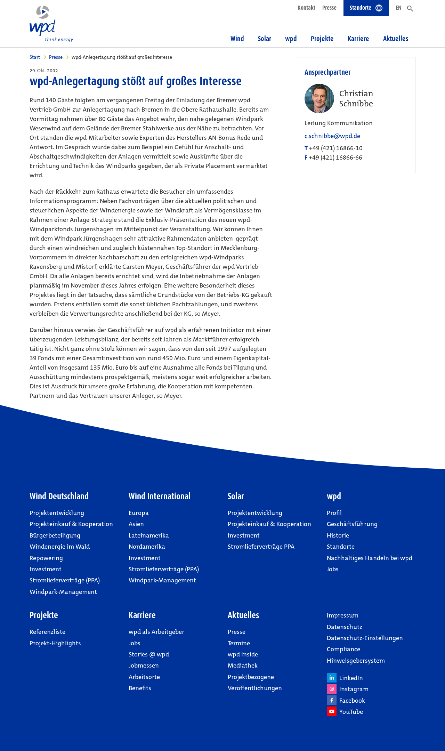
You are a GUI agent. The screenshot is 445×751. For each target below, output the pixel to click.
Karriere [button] (358, 38)
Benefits (140, 688)
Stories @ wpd (149, 654)
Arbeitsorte (144, 677)
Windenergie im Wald (60, 546)
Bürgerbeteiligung (55, 535)
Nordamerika (147, 546)
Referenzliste (47, 632)
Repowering (46, 558)
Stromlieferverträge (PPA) (65, 580)
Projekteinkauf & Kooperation (71, 524)
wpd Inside (243, 654)
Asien (136, 524)
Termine (239, 643)
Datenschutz (344, 627)
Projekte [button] (322, 38)
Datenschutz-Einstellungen (365, 638)
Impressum (342, 615)
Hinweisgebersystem (356, 660)
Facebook (351, 700)
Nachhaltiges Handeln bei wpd (369, 558)
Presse (329, 7)
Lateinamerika (149, 535)
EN (399, 7)
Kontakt (306, 7)
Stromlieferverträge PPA (261, 546)
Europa (139, 513)
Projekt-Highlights (55, 643)
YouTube (350, 712)
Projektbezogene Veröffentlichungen (255, 682)
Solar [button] (264, 38)
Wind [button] (237, 38)
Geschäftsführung (352, 524)
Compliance (343, 649)
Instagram (353, 689)
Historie (338, 535)
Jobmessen (144, 665)
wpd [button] (291, 38)
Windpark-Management (63, 592)
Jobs (333, 569)
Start (35, 57)
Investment (46, 569)
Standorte (341, 546)
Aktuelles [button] (395, 38)
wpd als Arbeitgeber (156, 632)
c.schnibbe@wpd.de (332, 136)
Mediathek (243, 665)
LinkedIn (350, 678)
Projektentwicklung (57, 513)
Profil (334, 513)
